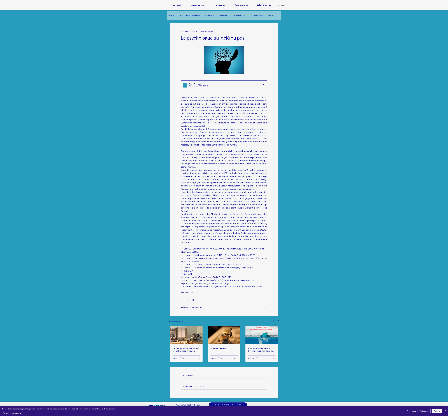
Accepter (437, 411)
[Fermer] (445, 411)
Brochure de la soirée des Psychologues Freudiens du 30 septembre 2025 (260, 349)
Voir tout (276, 321)
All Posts (172, 15)
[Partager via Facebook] (182, 300)
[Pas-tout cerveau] (224, 335)
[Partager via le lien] (193, 300)
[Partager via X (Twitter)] (188, 300)
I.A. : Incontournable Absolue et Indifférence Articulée (186, 349)
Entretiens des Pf (257, 15)
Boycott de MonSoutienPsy (190, 15)
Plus (269, 15)
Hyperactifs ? (225, 15)
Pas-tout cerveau (218, 348)
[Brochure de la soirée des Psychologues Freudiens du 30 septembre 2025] (261, 335)
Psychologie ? (210, 15)
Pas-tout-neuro (240, 15)
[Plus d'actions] (265, 31)
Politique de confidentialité (12, 413)
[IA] (186, 335)
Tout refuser (424, 411)
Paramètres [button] (411, 411)
